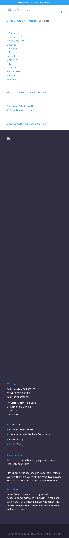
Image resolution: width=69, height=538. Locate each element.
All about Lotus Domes (21, 429)
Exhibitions (12, 52)
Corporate (12, 48)
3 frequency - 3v (15, 36)
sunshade (12, 75)
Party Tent (12, 67)
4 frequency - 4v (15, 40)
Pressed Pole (14, 71)
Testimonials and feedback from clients (29, 434)
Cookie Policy (16, 444)
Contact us (14, 424)
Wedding (11, 78)
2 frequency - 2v (15, 33)
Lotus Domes (34, 533)
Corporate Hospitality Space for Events (33, 99)
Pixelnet (56, 533)
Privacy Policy (16, 439)
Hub (9, 63)
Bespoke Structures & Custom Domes (27, 116)
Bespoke (11, 44)
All (8, 29)
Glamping (12, 59)
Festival (11, 56)
